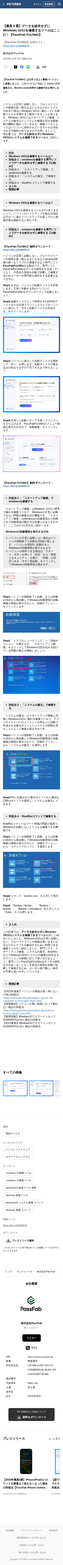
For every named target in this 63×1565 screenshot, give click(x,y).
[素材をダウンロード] (38, 67)
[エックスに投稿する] (15, 67)
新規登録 (49, 4)
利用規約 (53, 1530)
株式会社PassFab (46, 1271)
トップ (8, 1271)
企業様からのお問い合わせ (31, 1545)
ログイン (37, 4)
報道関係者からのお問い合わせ (31, 1537)
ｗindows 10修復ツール (18, 1172)
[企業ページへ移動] (32, 1305)
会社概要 (10, 1530)
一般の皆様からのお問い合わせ (31, 1552)
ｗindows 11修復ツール (18, 1180)
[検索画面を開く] (59, 4)
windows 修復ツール (17, 1195)
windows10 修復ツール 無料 (21, 1187)
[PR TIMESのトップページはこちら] (14, 4)
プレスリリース (24, 1271)
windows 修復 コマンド (18, 1210)
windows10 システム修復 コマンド (25, 1202)
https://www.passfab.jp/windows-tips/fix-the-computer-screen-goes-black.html (28, 999)
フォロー (31, 1338)
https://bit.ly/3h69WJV (16, 45)
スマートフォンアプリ (18, 1156)
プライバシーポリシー (31, 1530)
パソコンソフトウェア (18, 1149)
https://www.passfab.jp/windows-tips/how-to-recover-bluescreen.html (28, 1012)
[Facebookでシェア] (22, 67)
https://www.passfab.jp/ (40, 1356)
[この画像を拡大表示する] (15, 1088)
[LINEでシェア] (28, 67)
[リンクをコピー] (44, 67)
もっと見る (54, 1438)
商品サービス (13, 1133)
